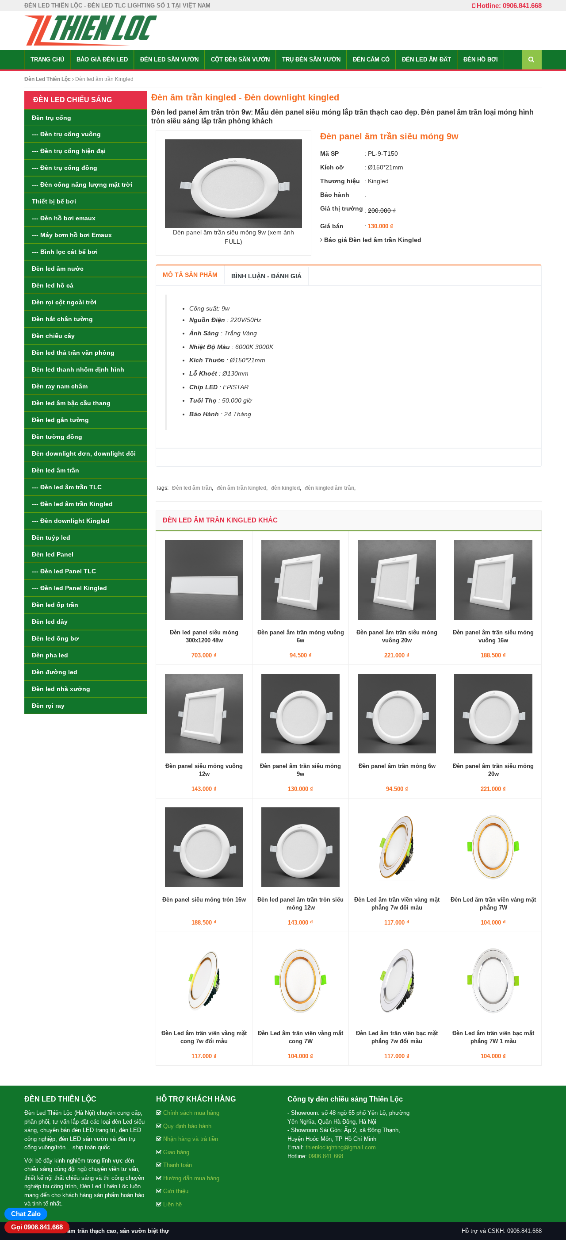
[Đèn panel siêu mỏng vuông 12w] (204, 712)
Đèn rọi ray (48, 705)
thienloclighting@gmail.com (341, 1147)
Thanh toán (177, 1165)
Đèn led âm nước (58, 268)
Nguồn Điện (207, 319)
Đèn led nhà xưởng (61, 688)
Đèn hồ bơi (480, 59)
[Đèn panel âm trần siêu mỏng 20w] (493, 712)
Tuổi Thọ (203, 400)
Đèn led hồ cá (52, 285)
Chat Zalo (26, 1213)
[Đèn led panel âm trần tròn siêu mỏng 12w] (300, 846)
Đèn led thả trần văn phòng (73, 352)
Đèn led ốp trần (55, 604)
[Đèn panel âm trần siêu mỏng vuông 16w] (493, 579)
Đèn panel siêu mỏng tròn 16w (204, 899)
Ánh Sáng (204, 333)
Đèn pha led (50, 655)
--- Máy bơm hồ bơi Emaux (72, 234)
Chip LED (203, 387)
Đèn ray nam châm (60, 386)
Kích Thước (207, 360)
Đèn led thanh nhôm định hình (78, 369)
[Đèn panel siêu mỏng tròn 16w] (204, 846)
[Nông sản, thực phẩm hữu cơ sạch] (90, 30)
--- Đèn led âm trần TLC (67, 487)
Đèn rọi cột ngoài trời (64, 302)
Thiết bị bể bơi (54, 201)
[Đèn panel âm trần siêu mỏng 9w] (300, 712)
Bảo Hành (204, 414)
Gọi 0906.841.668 (37, 1227)
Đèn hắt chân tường (62, 318)
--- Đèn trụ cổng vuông (66, 134)
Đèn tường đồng (57, 436)
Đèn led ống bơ (55, 638)
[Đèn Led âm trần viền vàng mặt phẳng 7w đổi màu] (396, 846)
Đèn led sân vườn (169, 59)
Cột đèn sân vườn (240, 59)
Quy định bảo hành (187, 1126)
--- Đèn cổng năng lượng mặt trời (82, 184)
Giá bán (332, 226)
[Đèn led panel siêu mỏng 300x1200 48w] (204, 579)
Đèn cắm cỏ (371, 59)
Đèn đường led (54, 672)
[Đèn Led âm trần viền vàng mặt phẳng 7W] (493, 846)
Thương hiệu (340, 180)
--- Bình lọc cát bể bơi (65, 251)
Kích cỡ (332, 167)
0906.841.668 (326, 1156)
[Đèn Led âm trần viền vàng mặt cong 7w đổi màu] (204, 979)
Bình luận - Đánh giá (266, 276)
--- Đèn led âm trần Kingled (72, 503)
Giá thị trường (341, 208)
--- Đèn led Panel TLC (64, 571)
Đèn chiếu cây (53, 335)
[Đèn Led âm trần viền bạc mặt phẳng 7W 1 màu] (493, 979)
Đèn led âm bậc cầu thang (71, 403)
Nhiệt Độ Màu (209, 346)
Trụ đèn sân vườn (311, 59)
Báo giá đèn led (102, 59)
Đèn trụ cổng (51, 117)
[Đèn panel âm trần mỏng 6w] (396, 712)
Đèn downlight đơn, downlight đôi (84, 453)
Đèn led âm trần (55, 470)
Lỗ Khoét (203, 373)
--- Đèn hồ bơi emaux (64, 218)
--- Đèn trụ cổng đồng (64, 167)
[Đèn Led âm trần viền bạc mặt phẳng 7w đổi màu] (396, 979)
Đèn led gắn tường (60, 419)
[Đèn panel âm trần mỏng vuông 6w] (300, 579)
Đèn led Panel (52, 554)
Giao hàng (176, 1152)
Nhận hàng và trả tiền (190, 1139)
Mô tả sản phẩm (190, 274)
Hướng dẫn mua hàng (191, 1178)
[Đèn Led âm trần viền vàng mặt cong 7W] (300, 979)
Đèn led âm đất (426, 59)
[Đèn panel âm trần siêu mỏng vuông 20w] (396, 579)
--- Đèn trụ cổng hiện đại (69, 150)
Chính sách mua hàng (191, 1112)
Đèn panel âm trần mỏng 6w (397, 766)
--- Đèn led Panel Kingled (69, 587)
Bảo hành (334, 194)
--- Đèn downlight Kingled (71, 520)
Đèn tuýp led (51, 537)
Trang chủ (47, 59)
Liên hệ (172, 1204)
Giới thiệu (175, 1191)
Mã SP (329, 153)
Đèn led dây (50, 621)
